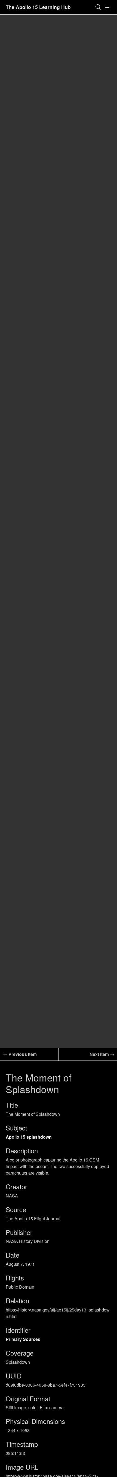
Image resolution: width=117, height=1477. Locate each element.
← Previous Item (20, 1054)
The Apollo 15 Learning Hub (38, 7)
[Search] (98, 7)
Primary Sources (23, 1339)
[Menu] (107, 7)
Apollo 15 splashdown (29, 1137)
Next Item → (102, 1054)
